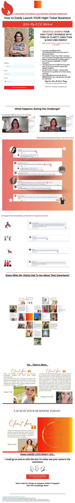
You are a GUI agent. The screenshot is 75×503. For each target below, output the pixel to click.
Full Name (6, 63)
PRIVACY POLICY (20, 497)
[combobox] (6, 81)
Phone (6, 78)
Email (5, 70)
